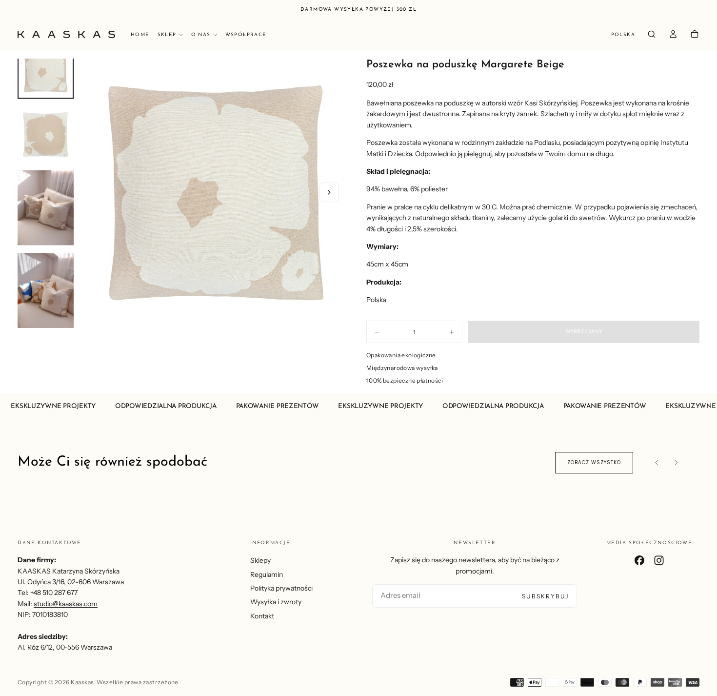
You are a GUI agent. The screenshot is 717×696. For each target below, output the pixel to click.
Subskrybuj (545, 596)
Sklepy (260, 560)
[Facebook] (639, 560)
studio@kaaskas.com (66, 603)
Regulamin (266, 574)
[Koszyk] (694, 35)
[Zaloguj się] (673, 35)
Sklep (167, 35)
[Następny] (676, 463)
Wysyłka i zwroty (275, 601)
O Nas (201, 35)
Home (140, 35)
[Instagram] (659, 560)
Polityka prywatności (281, 588)
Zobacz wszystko (594, 462)
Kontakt (262, 616)
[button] (623, 35)
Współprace (246, 35)
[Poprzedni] (656, 463)
